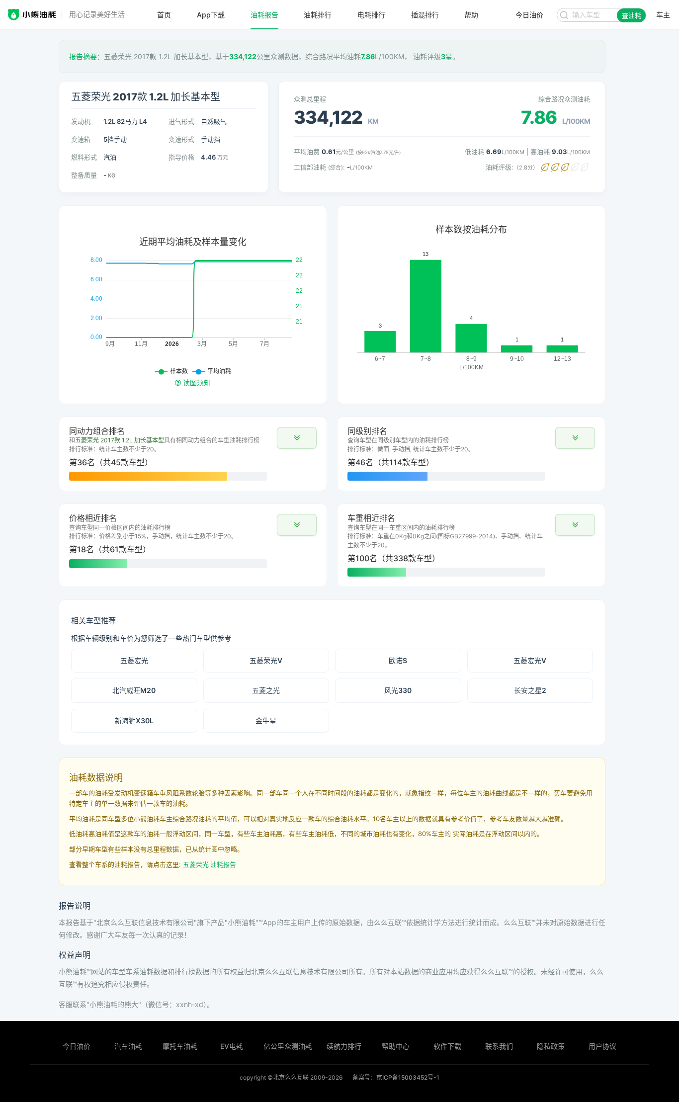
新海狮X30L (134, 720)
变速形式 (181, 139)
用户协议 (602, 1046)
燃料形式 (84, 157)
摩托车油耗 (180, 1046)
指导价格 (181, 157)
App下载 (211, 14)
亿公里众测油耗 (287, 1046)
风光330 (398, 690)
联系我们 (499, 1046)
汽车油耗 (128, 1046)
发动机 (80, 121)
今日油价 (76, 1046)
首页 (164, 14)
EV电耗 (231, 1046)
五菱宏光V (529, 660)
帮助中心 (396, 1046)
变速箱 (80, 139)
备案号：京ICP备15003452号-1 (395, 1077)
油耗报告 (264, 14)
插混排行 (425, 14)
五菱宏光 (134, 660)
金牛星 (265, 720)
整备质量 (84, 175)
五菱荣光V (266, 660)
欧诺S (398, 660)
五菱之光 (266, 690)
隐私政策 (551, 1046)
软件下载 (447, 1046)
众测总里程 (310, 99)
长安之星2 (530, 690)
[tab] (193, 454)
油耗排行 (318, 14)
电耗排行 (371, 14)
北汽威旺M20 (134, 690)
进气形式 (181, 121)
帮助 (471, 14)
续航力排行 (344, 1046)
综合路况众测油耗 (564, 99)
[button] (297, 438)
